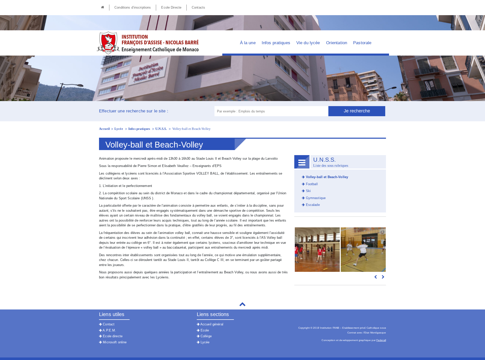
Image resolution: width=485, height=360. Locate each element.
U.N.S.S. (161, 129)
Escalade (312, 205)
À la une (248, 42)
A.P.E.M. (109, 330)
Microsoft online (114, 342)
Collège (206, 336)
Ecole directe (112, 336)
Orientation (336, 42)
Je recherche (357, 110)
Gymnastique (315, 198)
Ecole (204, 330)
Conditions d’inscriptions (132, 7)
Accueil (104, 129)
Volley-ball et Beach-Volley (191, 129)
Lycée (119, 129)
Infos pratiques (276, 42)
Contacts (198, 7)
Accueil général (211, 324)
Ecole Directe (171, 7)
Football (311, 184)
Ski (308, 191)
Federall (381, 340)
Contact (108, 324)
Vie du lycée (308, 42)
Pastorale (362, 42)
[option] (317, 249)
